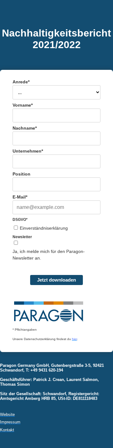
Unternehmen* (28, 151)
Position (21, 173)
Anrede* (21, 81)
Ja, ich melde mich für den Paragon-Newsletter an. (49, 254)
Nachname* (25, 128)
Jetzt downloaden (56, 280)
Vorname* (23, 105)
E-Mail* (20, 196)
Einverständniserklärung (44, 228)
